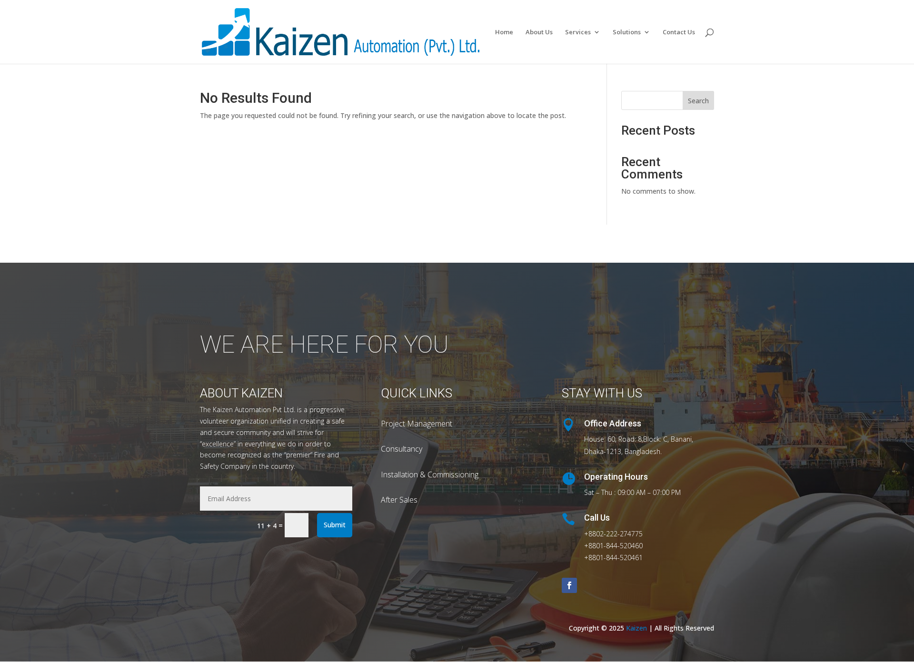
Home (504, 32)
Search (698, 100)
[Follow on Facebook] (569, 585)
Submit (335, 524)
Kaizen (636, 627)
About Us (539, 32)
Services (578, 32)
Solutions (627, 32)
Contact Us (679, 32)
